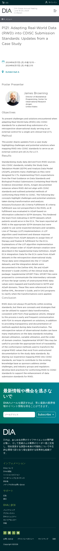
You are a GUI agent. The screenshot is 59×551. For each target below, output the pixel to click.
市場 (5, 523)
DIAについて (8, 468)
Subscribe (44, 414)
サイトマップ (43, 539)
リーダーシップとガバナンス (14, 478)
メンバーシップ (9, 510)
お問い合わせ (8, 539)
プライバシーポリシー (25, 539)
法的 (54, 539)
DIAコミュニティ (9, 516)
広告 (5, 496)
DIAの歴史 (7, 471)
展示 (5, 499)
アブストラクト (9, 513)
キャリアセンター (9, 520)
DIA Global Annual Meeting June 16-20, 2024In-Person (25, 10)
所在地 (5, 481)
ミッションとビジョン (11, 475)
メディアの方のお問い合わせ (14, 485)
